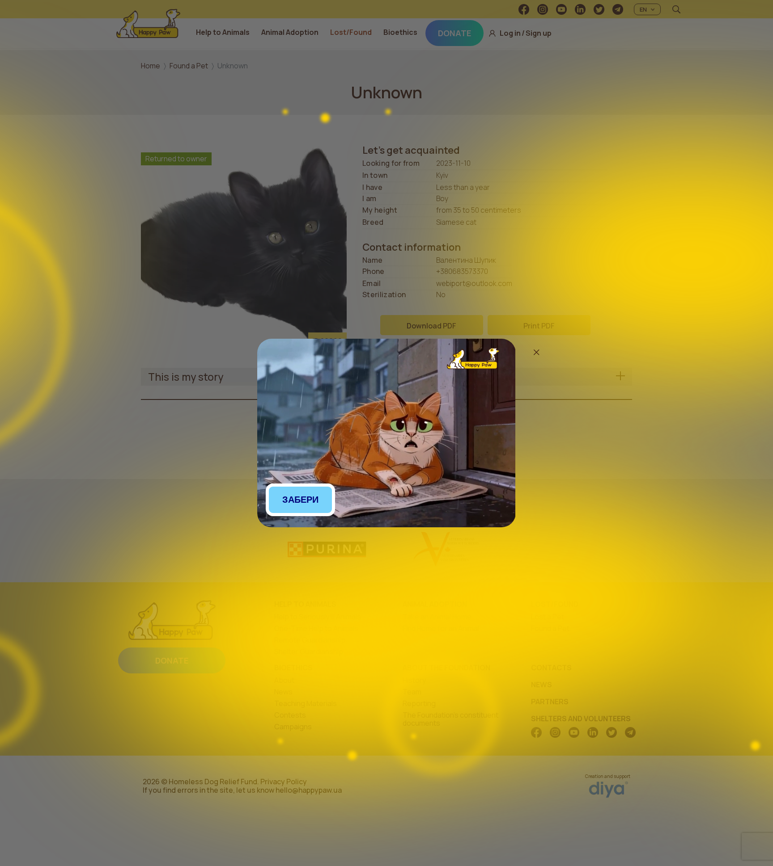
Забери (300, 499)
